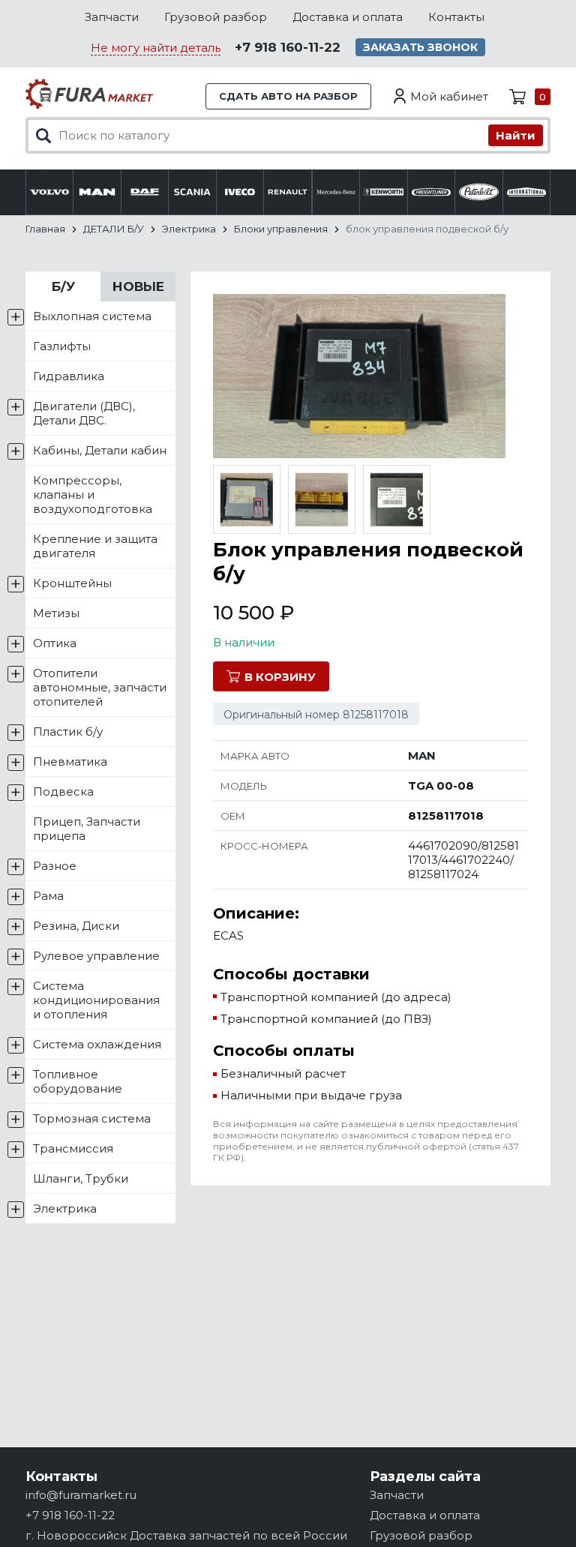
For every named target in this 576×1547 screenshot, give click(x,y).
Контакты (456, 17)
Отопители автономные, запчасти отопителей (99, 687)
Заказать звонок (420, 47)
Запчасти (112, 17)
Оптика (54, 643)
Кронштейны (72, 583)
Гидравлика (68, 376)
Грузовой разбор (215, 17)
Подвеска (63, 791)
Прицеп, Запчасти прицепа (86, 828)
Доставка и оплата (347, 17)
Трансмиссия (73, 1148)
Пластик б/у (68, 731)
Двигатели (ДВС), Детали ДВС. (84, 413)
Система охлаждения (97, 1044)
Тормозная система (92, 1118)
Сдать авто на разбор (288, 96)
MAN (422, 755)
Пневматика (70, 761)
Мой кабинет (449, 96)
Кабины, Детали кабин (99, 450)
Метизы (56, 613)
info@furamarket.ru (81, 1495)
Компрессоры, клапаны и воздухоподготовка (92, 494)
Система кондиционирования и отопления (96, 1000)
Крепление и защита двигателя (95, 546)
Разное (54, 866)
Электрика (65, 1208)
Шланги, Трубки (80, 1178)
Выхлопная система (92, 316)
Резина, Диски (76, 926)
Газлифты (62, 346)
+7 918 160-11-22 (287, 47)
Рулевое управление (96, 956)
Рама (48, 896)
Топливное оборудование (77, 1081)
